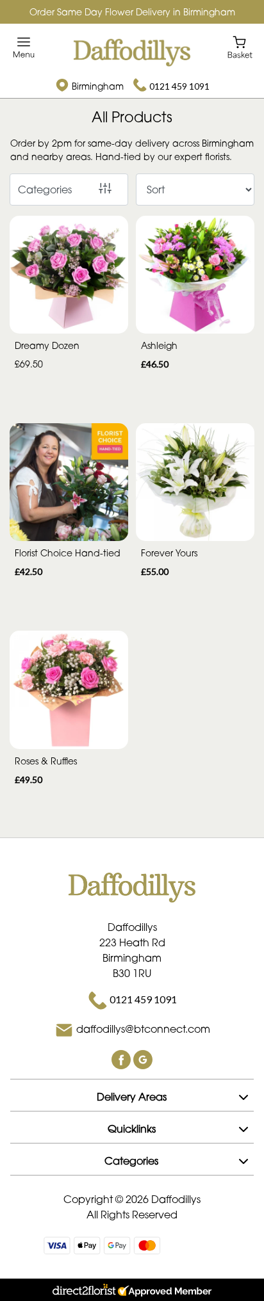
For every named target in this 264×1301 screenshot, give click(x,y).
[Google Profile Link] (143, 1058)
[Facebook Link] (122, 1058)
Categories (45, 189)
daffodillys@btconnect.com (143, 1028)
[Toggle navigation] (24, 48)
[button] (132, 1095)
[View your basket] (240, 46)
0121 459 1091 (179, 86)
